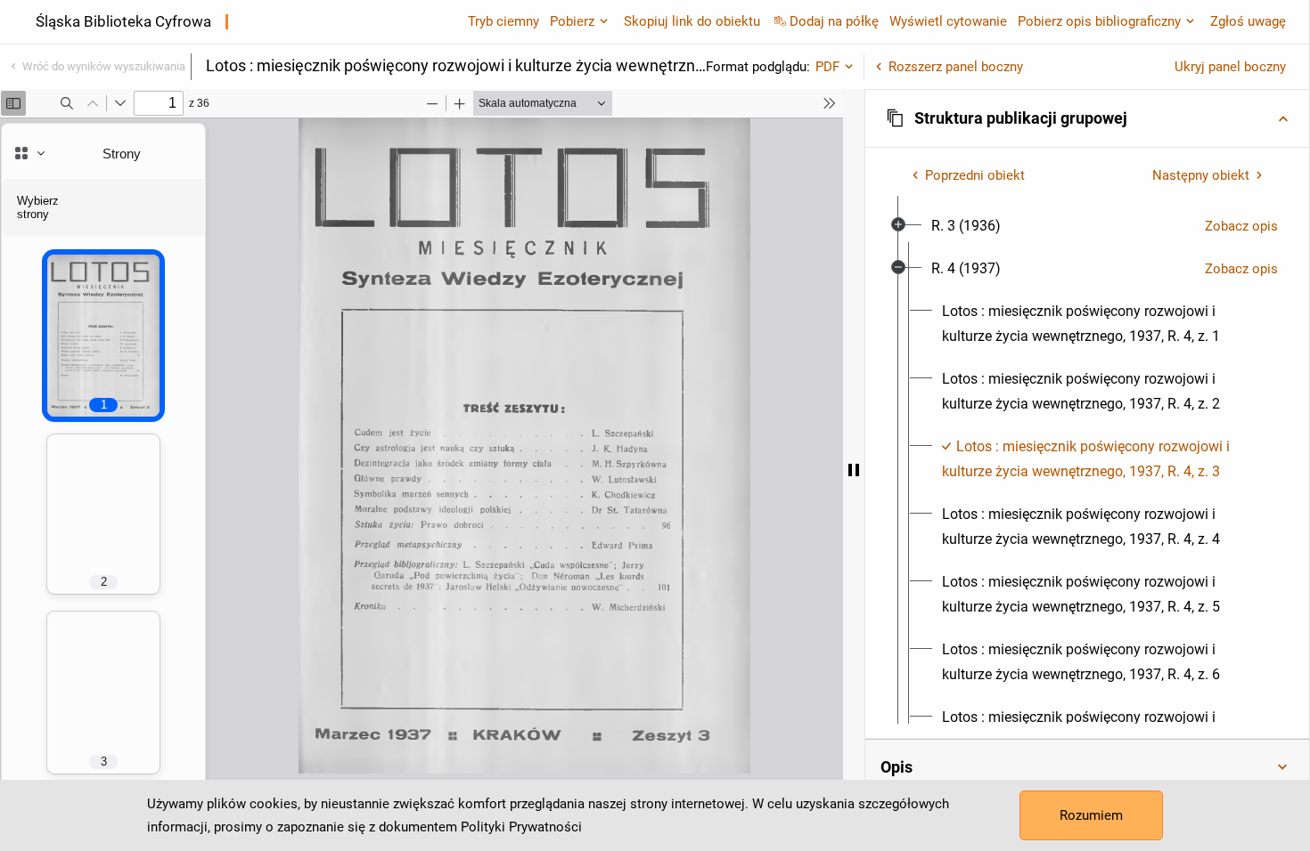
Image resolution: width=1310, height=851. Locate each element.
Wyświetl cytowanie (948, 21)
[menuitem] (966, 226)
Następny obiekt (1200, 175)
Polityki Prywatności (521, 827)
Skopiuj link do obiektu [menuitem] (692, 21)
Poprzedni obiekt (975, 175)
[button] (1087, 118)
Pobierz (572, 21)
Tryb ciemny (503, 21)
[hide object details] (853, 470)
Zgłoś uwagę (1248, 21)
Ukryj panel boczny (1230, 67)
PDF (827, 67)
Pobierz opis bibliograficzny (1099, 21)
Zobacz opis (1241, 226)
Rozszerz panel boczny (955, 67)
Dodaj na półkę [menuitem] (834, 21)
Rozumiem (1091, 815)
